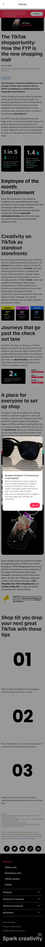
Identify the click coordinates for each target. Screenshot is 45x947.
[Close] (38, 440)
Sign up (35, 505)
